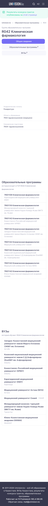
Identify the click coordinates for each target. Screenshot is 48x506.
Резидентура (9, 109)
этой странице (30, 15)
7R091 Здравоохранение (13, 127)
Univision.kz (6, 23)
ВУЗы (24, 53)
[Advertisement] (24, 80)
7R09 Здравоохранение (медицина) (18, 118)
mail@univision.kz (32, 502)
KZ (38, 4)
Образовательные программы (27, 23)
